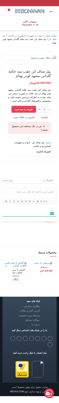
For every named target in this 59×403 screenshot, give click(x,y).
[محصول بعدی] (4, 51)
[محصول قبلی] (10, 51)
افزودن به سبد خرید (24, 109)
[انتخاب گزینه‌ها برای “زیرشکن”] (37, 273)
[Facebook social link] (33, 151)
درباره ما (35, 324)
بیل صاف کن (38, 142)
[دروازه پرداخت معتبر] (22, 369)
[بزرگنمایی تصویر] (51, 54)
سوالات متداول (32, 320)
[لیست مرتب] (22, 201)
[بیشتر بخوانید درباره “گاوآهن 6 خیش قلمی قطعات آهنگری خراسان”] (9, 273)
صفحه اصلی (51, 36)
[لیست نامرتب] (26, 201)
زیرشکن (43, 267)
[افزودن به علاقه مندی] (37, 267)
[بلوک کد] (34, 201)
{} (41, 201)
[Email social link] (43, 338)
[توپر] (6, 201)
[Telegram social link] (14, 151)
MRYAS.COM (17, 391)
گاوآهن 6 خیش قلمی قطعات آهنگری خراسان (15, 273)
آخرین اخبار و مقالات (30, 310)
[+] (45, 201)
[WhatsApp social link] (18, 151)
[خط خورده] (18, 201)
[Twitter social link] (29, 151)
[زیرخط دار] (14, 201)
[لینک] (37, 201)
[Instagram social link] (37, 338)
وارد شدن (8, 180)
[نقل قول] (30, 201)
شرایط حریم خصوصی (29, 315)
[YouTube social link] (31, 338)
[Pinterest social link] (26, 151)
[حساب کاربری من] (4, 11)
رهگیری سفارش (32, 306)
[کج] (10, 201)
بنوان (27, 387)
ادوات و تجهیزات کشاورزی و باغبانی (25, 36)
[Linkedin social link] (22, 151)
